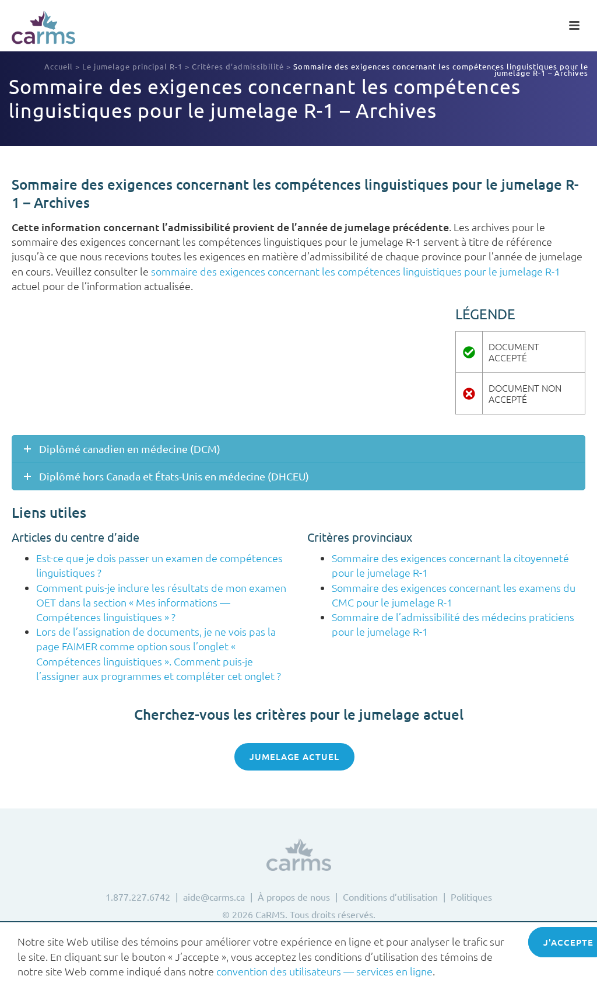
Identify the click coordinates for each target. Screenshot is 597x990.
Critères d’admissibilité (238, 66)
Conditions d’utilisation (390, 896)
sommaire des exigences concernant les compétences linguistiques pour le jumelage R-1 (355, 271)
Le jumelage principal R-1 (132, 66)
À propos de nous (294, 896)
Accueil (58, 66)
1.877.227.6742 (138, 896)
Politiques (471, 896)
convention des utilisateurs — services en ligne (324, 971)
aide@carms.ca (214, 896)
